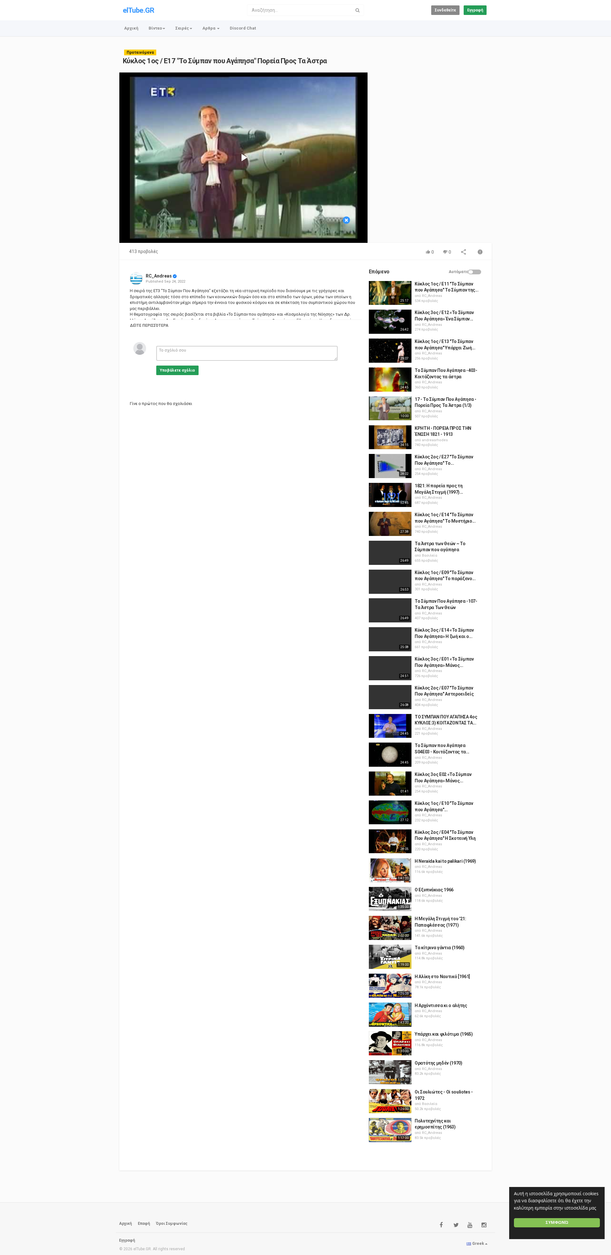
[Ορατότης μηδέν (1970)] (390, 1072)
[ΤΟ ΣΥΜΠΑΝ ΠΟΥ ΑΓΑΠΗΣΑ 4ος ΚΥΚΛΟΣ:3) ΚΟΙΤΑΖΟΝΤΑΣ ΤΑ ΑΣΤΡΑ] (390, 726)
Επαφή (144, 1223)
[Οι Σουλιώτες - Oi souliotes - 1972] (390, 1101)
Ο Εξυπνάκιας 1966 (434, 889)
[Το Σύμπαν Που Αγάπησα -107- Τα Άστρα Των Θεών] (390, 610)
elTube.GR (138, 10)
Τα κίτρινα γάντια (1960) (440, 947)
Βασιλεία (429, 555)
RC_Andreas (159, 275)
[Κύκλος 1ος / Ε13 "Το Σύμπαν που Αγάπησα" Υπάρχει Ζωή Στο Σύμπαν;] (390, 351)
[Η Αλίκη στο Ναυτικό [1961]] (390, 986)
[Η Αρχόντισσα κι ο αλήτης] (390, 1015)
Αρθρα (209, 28)
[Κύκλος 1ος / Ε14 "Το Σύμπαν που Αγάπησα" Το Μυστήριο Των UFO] (390, 524)
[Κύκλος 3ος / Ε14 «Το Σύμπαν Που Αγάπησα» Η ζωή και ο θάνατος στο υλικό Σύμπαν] (390, 639)
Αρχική (131, 28)
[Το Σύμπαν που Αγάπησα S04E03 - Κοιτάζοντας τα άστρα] (390, 755)
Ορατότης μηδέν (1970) (438, 1063)
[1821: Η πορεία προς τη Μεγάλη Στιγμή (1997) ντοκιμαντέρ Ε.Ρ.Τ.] (390, 495)
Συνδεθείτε (445, 10)
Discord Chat (243, 28)
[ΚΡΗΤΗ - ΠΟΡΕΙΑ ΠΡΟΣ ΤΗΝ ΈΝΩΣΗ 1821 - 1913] (390, 437)
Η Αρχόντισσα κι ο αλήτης (441, 1005)
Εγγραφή (475, 10)
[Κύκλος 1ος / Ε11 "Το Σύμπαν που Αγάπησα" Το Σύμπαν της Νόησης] (390, 293)
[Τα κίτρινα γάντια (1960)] (390, 957)
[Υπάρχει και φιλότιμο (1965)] (390, 1043)
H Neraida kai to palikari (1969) (445, 861)
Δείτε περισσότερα (149, 325)
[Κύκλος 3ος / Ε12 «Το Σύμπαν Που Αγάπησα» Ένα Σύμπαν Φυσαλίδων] (390, 322)
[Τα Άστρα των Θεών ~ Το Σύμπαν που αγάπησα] (390, 553)
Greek (478, 1243)
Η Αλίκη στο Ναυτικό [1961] (442, 976)
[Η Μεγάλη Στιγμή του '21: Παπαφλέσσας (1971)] (390, 928)
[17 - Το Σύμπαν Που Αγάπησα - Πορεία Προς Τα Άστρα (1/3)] (390, 408)
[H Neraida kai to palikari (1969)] (390, 870)
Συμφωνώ (556, 1222)
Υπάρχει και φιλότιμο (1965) (444, 1034)
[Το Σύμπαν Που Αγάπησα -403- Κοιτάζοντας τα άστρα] (390, 379)
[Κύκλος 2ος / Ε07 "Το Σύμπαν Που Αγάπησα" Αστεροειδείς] (390, 697)
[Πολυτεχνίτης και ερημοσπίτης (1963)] (390, 1130)
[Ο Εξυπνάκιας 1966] (390, 899)
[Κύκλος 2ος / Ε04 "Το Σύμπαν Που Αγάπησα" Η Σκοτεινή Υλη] (390, 841)
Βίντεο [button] (155, 28)
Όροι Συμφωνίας (171, 1223)
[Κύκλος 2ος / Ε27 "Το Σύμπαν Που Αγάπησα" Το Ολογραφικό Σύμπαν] (390, 466)
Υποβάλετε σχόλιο (177, 370)
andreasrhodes (435, 440)
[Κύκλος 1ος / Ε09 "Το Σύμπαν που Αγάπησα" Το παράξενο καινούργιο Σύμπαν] (390, 582)
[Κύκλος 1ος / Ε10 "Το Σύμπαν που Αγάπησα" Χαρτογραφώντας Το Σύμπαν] (390, 812)
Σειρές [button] (182, 28)
